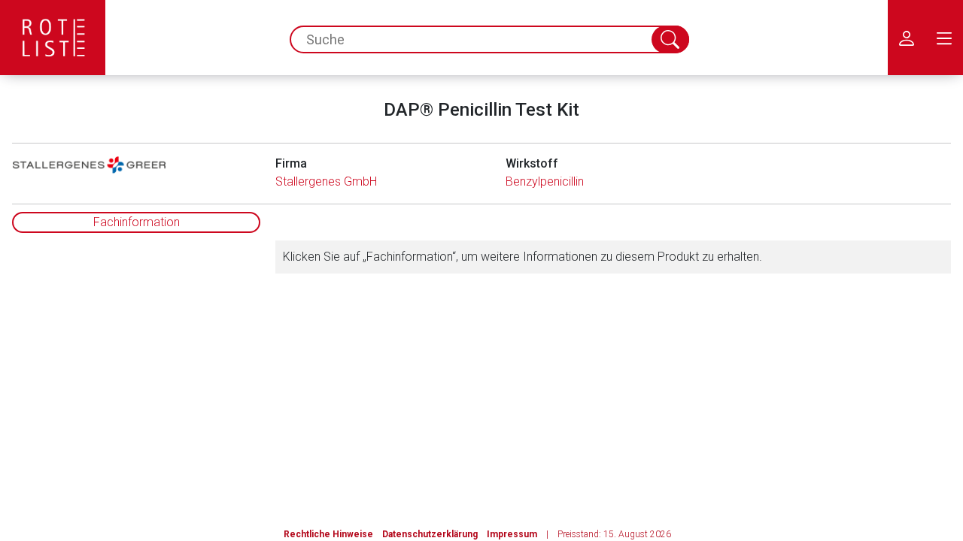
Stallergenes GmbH (326, 181)
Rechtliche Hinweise (328, 534)
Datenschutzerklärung (430, 534)
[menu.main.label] (944, 38)
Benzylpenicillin (545, 181)
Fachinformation (136, 222)
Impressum (512, 534)
